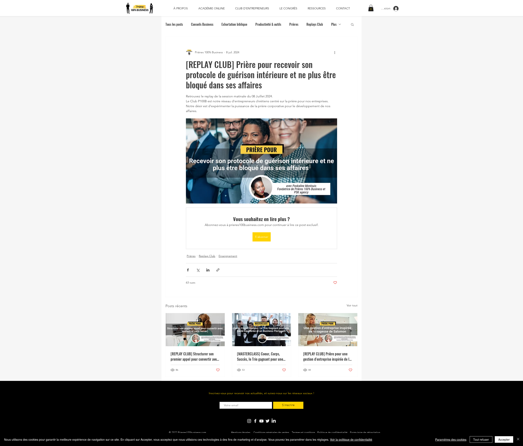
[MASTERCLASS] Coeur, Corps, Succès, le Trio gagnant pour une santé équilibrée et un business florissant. (260, 356)
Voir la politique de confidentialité (351, 439)
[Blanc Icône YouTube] (261, 421)
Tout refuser (481, 439)
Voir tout (352, 305)
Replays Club (314, 24)
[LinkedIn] (273, 421)
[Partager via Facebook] (188, 270)
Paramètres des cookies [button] (450, 439)
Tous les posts (174, 24)
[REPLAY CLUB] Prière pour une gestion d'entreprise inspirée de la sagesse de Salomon (327, 356)
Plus (333, 24)
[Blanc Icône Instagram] (249, 421)
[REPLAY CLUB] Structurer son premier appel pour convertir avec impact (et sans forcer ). (194, 356)
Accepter (504, 439)
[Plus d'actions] (334, 52)
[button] (371, 8)
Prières (293, 24)
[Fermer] (518, 439)
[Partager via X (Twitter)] (198, 270)
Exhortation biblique (234, 24)
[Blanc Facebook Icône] (255, 421)
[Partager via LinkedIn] (208, 270)
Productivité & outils (268, 24)
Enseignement (228, 256)
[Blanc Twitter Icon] (267, 421)
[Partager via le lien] (218, 270)
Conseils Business (202, 24)
